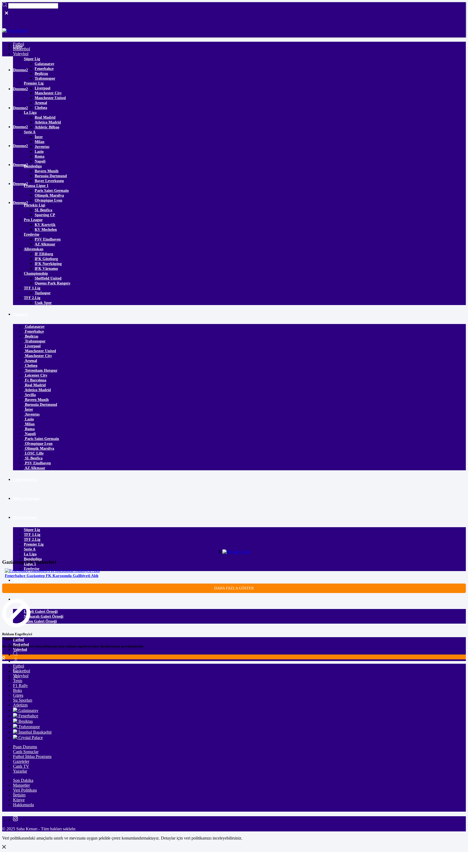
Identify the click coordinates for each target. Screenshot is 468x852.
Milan (39, 142)
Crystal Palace (30, 737)
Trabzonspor (45, 78)
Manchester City (48, 93)
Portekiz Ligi (34, 205)
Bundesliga (33, 166)
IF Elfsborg (44, 254)
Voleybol (20, 649)
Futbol (18, 640)
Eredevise (31, 234)
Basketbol (21, 49)
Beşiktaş (41, 74)
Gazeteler (21, 761)
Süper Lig (32, 59)
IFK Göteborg (46, 259)
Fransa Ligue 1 (36, 186)
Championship (36, 273)
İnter (39, 137)
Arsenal (41, 103)
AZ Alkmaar (45, 244)
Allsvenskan (33, 249)
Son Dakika (23, 780)
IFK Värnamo (46, 269)
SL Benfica (43, 210)
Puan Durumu (25, 518)
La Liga (30, 113)
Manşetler (21, 785)
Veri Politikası (25, 790)
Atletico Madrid (48, 122)
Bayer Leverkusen (49, 181)
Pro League (33, 220)
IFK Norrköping (48, 264)
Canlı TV (21, 766)
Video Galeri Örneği (40, 621)
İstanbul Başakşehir (34, 732)
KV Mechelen (46, 230)
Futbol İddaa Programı (32, 756)
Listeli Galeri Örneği (41, 612)
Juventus (42, 147)
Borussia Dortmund (51, 176)
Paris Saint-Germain (52, 191)
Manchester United (50, 98)
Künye (19, 800)
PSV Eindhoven (48, 239)
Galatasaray (44, 64)
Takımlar (20, 314)
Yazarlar (20, 580)
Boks (17, 690)
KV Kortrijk (45, 225)
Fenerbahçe (44, 69)
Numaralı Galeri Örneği (43, 616)
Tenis (17, 680)
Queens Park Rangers (52, 283)
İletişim (19, 795)
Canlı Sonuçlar (25, 480)
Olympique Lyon (48, 200)
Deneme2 (20, 70)
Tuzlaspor (43, 293)
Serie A (29, 132)
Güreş (18, 695)
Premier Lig (34, 83)
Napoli (40, 161)
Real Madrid (45, 117)
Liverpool (42, 88)
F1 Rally (20, 685)
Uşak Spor (43, 303)
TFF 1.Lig (32, 288)
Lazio (39, 152)
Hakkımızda (23, 804)
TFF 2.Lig (32, 298)
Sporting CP (45, 215)
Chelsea (41, 108)
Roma (39, 156)
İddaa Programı (26, 499)
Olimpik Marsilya (49, 195)
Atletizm (20, 705)
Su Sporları (22, 700)
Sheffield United (48, 278)
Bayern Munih (46, 171)
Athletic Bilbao (47, 127)
